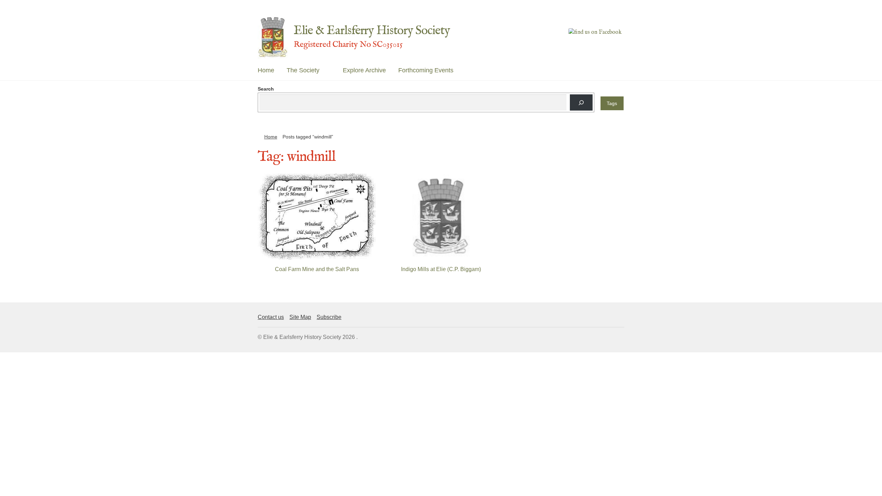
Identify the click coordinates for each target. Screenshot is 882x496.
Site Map (300, 317)
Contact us (271, 317)
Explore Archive (364, 70)
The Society (303, 70)
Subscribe (329, 317)
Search (266, 89)
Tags (612, 103)
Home (266, 70)
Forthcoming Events (425, 70)
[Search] (581, 102)
